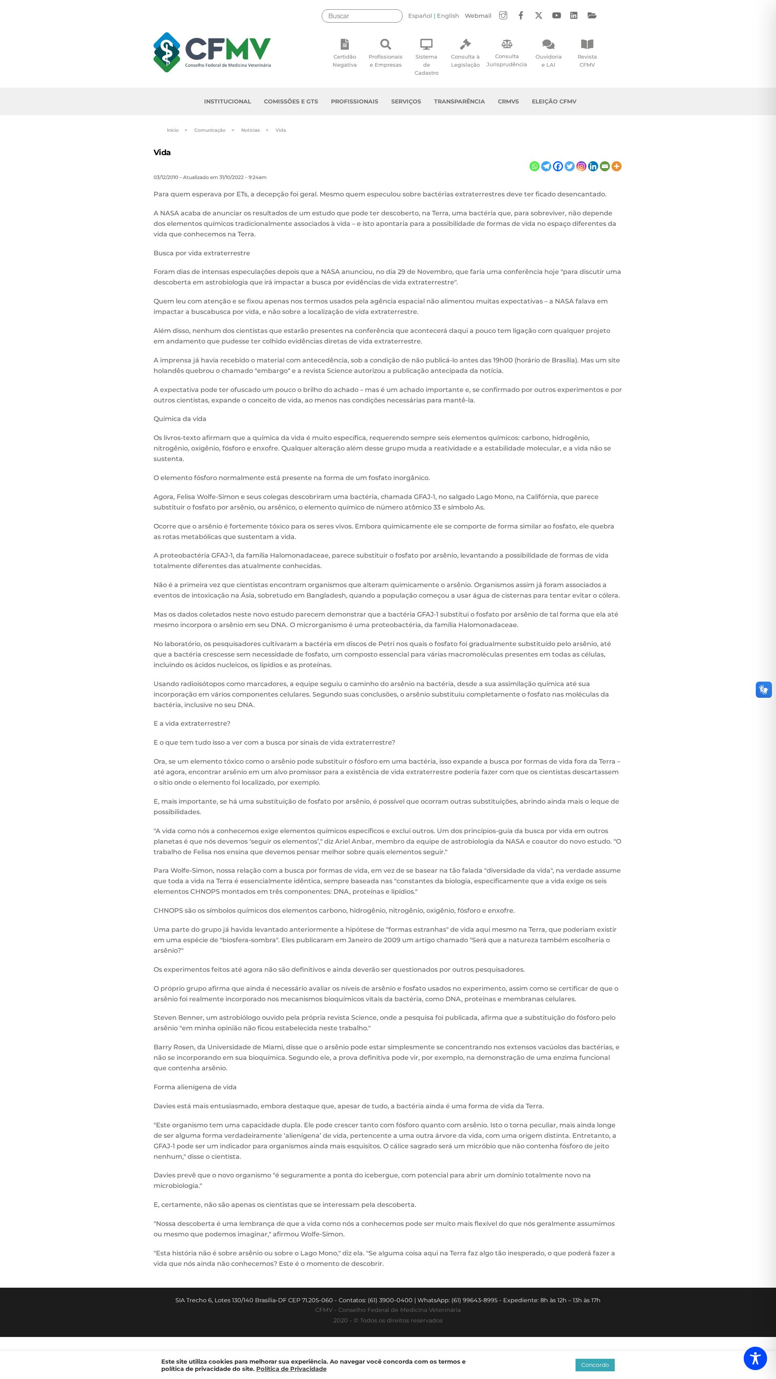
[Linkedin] (593, 166)
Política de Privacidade (291, 1369)
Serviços (406, 101)
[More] (617, 166)
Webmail (478, 15)
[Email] (605, 166)
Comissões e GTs (291, 101)
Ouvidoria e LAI (549, 60)
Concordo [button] (595, 1364)
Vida (162, 152)
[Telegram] (546, 166)
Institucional (227, 101)
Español (420, 15)
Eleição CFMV (554, 101)
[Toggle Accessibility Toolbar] (755, 1358)
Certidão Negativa (345, 60)
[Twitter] (570, 166)
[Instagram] (581, 166)
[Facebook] (558, 166)
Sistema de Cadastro (427, 64)
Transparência (459, 101)
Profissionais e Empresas (386, 60)
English (448, 15)
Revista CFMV (587, 60)
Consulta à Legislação (465, 60)
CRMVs (508, 101)
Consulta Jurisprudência (507, 60)
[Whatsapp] (534, 166)
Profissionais (354, 101)
